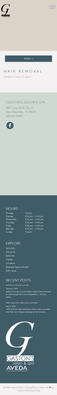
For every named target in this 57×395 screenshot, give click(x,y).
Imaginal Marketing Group (28, 390)
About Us (10, 252)
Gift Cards (11, 271)
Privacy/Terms (31, 387)
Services (10, 248)
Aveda (9, 259)
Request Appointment (17, 267)
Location (10, 263)
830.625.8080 (14, 116)
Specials (10, 256)
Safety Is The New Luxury (17, 285)
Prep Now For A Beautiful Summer (22, 303)
